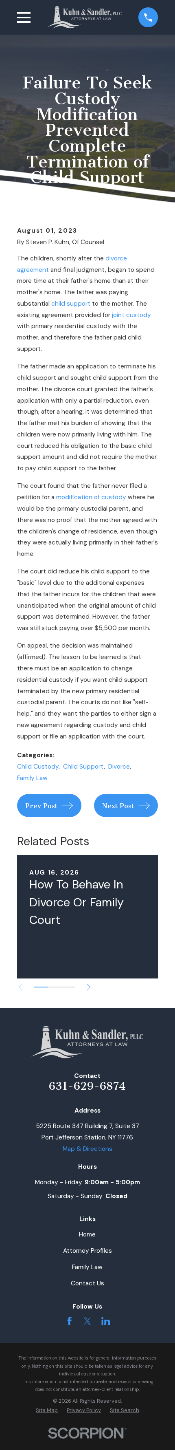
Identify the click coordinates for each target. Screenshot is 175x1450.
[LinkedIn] (105, 1321)
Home (87, 1234)
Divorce (119, 766)
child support (70, 304)
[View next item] (88, 987)
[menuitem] (47, 1410)
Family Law (32, 778)
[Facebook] (69, 1321)
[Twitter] (87, 1321)
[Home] (84, 17)
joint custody (131, 315)
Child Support (83, 766)
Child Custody (38, 766)
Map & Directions (87, 1149)
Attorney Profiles (87, 1251)
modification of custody (91, 497)
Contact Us (87, 1283)
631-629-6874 (87, 1086)
